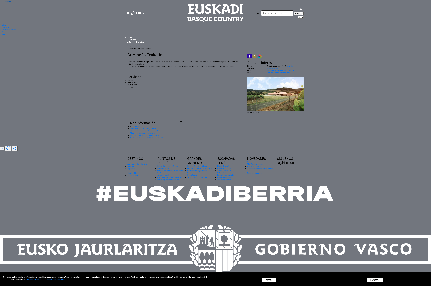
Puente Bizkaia (163, 168)
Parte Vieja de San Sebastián (168, 179)
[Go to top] (2, 148)
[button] (301, 9)
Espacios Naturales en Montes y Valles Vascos (147, 137)
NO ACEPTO (375, 280)
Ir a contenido (5, 1)
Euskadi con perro (224, 168)
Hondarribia (132, 173)
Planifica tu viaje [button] (8, 32)
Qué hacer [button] (5, 27)
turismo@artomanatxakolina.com (280, 70)
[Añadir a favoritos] (8, 148)
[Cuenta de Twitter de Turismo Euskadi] (142, 13)
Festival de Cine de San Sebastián (199, 168)
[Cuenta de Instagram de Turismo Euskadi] (128, 13)
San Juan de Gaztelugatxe (137, 164)
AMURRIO (138, 126)
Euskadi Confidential (225, 177)
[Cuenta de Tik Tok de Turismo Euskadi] (132, 13)
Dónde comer (132, 40)
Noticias (250, 162)
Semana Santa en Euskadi (197, 177)
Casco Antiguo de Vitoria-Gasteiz (170, 177)
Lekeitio (130, 166)
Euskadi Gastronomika (225, 175)
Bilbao (129, 162)
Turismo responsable (255, 173)
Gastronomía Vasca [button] (9, 29)
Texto (258, 13)
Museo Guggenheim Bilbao (167, 166)
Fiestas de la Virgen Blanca (197, 170)
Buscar (297, 13)
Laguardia (131, 168)
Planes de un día (223, 166)
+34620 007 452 (273, 68)
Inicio (129, 37)
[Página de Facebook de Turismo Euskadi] (136, 13)
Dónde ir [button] (5, 25)
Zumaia (130, 171)
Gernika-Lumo (132, 175)
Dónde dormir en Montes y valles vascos (145, 128)
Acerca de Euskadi (254, 166)
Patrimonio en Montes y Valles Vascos (144, 135)
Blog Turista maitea (255, 164)
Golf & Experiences (224, 179)
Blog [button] (3, 34)
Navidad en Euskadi (194, 173)
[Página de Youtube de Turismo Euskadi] (139, 13)
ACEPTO (269, 280)
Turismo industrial (224, 170)
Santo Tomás (192, 175)
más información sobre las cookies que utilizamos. (46, 279)
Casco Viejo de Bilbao (165, 175)
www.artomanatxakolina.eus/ (278, 73)
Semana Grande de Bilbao (197, 166)
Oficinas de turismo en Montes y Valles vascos (147, 131)
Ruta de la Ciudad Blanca (226, 173)
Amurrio (290, 66)
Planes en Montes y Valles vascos (142, 133)
